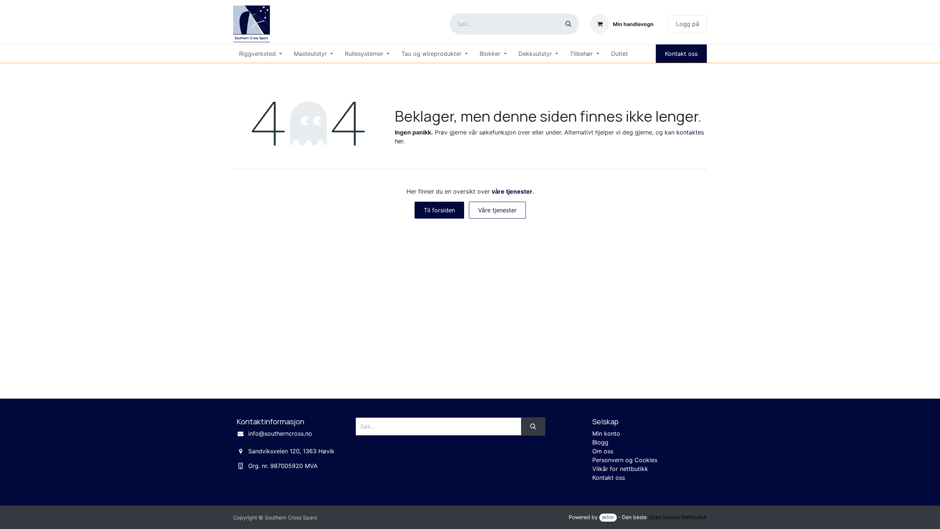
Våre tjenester (497, 210)
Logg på (687, 24)
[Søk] (568, 24)
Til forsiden (439, 210)
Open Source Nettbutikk (677, 517)
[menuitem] (260, 53)
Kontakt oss (681, 53)
